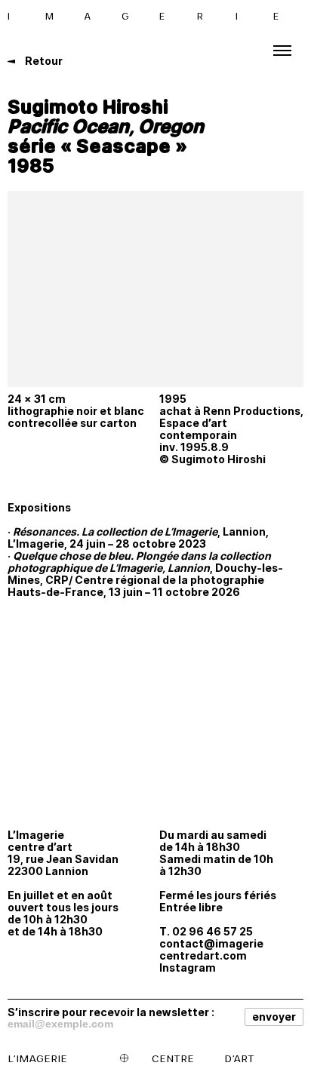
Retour (43, 60)
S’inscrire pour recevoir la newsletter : (111, 1012)
